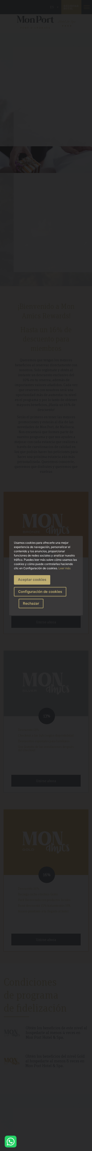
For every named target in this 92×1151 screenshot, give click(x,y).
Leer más (65, 568)
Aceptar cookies (32, 579)
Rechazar (31, 603)
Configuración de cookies (40, 591)
